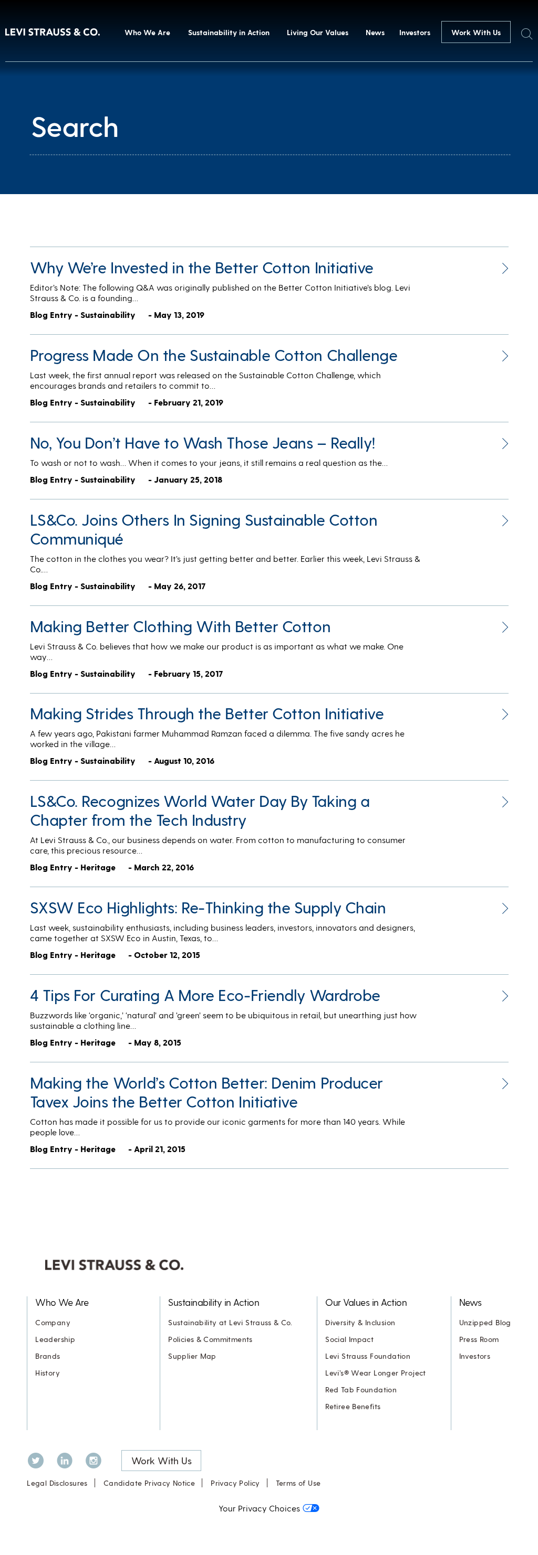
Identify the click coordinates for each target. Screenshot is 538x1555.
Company (52, 1322)
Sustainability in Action (229, 32)
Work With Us (476, 32)
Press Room (479, 1339)
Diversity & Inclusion (360, 1322)
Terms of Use (298, 1482)
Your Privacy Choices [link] (259, 1508)
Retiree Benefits (352, 1406)
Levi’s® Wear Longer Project (375, 1372)
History (47, 1372)
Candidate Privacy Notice (149, 1482)
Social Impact (349, 1339)
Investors (414, 32)
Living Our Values (317, 32)
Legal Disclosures (57, 1482)
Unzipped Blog (485, 1322)
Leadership (55, 1339)
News (375, 32)
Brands (47, 1355)
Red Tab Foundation (361, 1389)
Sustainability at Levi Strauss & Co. (230, 1322)
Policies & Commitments (210, 1339)
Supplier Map (192, 1355)
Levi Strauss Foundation (367, 1355)
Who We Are (147, 32)
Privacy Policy (235, 1482)
